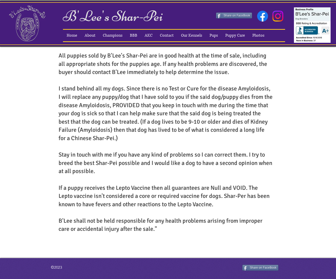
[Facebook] (262, 16)
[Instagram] (278, 16)
